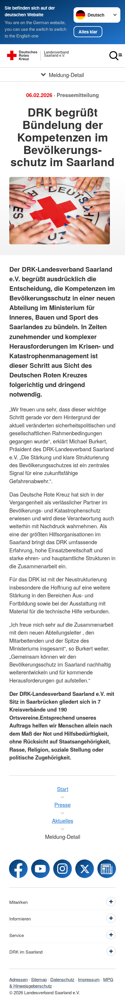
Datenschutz (62, 979)
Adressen (18, 979)
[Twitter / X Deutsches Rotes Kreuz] (84, 868)
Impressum (89, 979)
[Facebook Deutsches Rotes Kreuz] (18, 868)
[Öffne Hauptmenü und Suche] (116, 56)
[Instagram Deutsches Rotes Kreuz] (62, 868)
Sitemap (39, 979)
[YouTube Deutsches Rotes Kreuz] (40, 868)
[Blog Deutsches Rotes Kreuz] (106, 868)
